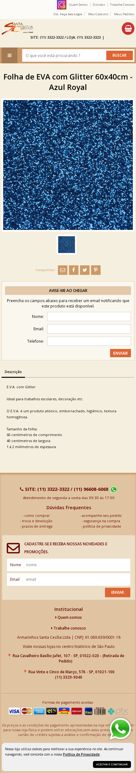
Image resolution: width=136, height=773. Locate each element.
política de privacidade (102, 526)
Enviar (117, 592)
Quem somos (69, 617)
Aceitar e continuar (112, 764)
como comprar (37, 515)
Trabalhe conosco (69, 628)
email (15, 579)
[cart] (128, 28)
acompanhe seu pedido (102, 515)
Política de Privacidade (81, 754)
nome (15, 564)
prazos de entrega (37, 526)
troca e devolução (37, 520)
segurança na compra (102, 520)
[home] (17, 28)
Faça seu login (71, 14)
